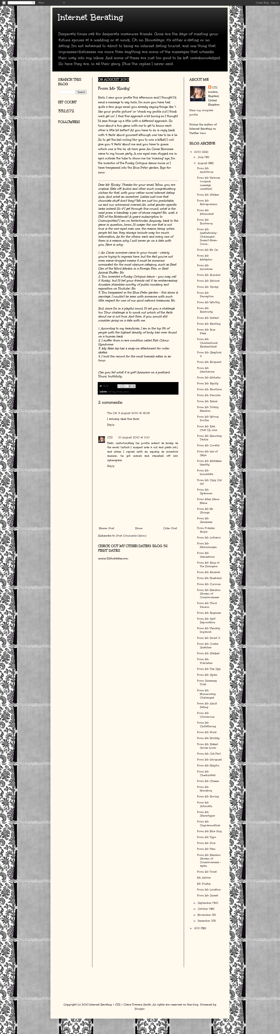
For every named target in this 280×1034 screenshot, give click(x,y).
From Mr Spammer (205, 491)
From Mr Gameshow (206, 554)
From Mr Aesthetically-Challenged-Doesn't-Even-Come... (207, 237)
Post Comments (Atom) (131, 536)
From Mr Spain (207, 675)
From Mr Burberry (205, 221)
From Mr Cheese (208, 781)
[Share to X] (126, 386)
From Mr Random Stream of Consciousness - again (209, 860)
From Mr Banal (207, 401)
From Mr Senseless (204, 520)
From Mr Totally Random (208, 409)
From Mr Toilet (207, 872)
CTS (110, 437)
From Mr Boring (208, 796)
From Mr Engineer (209, 613)
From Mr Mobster (209, 377)
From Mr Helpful (208, 765)
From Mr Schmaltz (204, 804)
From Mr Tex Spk (209, 669)
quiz (126, 391)
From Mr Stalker (208, 195)
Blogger (140, 1009)
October (203, 909)
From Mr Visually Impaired (208, 630)
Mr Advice (204, 877)
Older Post (170, 528)
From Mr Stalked (208, 653)
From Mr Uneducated (206, 773)
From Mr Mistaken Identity (209, 462)
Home (138, 528)
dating (111, 391)
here (203, 133)
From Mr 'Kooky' (208, 287)
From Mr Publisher (205, 661)
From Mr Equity (207, 383)
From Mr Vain (206, 849)
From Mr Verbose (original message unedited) (208, 183)
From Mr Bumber (209, 275)
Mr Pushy (204, 884)
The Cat (112, 413)
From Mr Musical (208, 572)
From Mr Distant (208, 318)
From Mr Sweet (207, 895)
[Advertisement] (75, 172)
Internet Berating (90, 17)
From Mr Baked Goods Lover (207, 746)
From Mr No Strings (205, 510)
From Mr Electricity (205, 310)
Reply (110, 425)
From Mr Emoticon (209, 389)
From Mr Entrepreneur (207, 202)
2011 (197, 928)
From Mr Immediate (205, 472)
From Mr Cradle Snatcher (207, 645)
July (201, 157)
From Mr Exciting (209, 324)
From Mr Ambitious (205, 170)
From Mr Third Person (207, 605)
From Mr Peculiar (209, 395)
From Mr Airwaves (205, 267)
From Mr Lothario (209, 537)
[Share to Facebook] (130, 386)
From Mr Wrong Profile (208, 418)
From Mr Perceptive (205, 294)
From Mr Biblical (208, 281)
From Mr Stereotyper (206, 814)
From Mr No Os (207, 250)
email (119, 391)
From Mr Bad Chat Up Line (207, 428)
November (205, 915)
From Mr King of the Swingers (208, 564)
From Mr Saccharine (205, 369)
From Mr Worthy (208, 302)
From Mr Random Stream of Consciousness (209, 593)
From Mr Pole (206, 843)
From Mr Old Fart (209, 754)
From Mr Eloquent (209, 362)
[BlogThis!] (123, 386)
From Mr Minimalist (205, 212)
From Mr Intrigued (209, 759)
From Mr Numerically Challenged (206, 694)
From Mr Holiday (208, 738)
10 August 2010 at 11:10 (134, 437)
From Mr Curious (209, 584)
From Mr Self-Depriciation (206, 620)
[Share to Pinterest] (134, 386)
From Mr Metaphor (205, 257)
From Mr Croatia (208, 445)
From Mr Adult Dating (207, 705)
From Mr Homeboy (204, 788)
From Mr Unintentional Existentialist (207, 342)
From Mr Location (209, 889)
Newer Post (106, 528)
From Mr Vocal (207, 732)
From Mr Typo (206, 837)
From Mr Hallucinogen (207, 545)
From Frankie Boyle (206, 530)
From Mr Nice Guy (209, 831)
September (205, 903)
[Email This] (119, 386)
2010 (198, 152)
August (203, 163)
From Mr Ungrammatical (208, 823)
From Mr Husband (209, 578)
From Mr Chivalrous (205, 714)
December (204, 921)
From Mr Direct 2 (208, 638)
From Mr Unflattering (206, 724)
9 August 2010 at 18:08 (134, 413)
